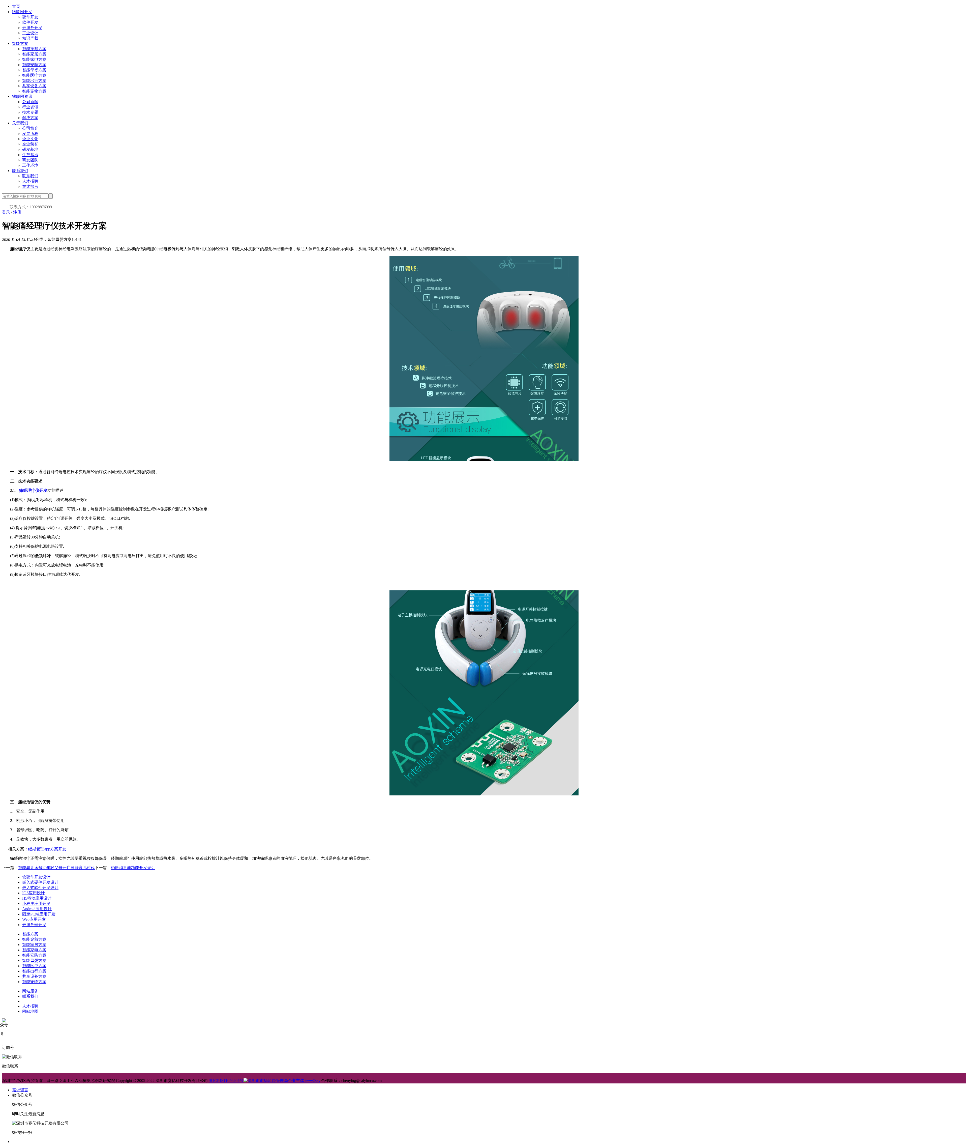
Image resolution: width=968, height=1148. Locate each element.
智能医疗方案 (34, 75)
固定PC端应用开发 (38, 914)
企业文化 (30, 139)
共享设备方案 (34, 86)
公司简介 (30, 128)
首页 (16, 6)
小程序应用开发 (36, 903)
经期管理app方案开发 (47, 849)
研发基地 (30, 149)
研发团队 (30, 160)
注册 (17, 212)
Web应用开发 (34, 919)
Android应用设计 (37, 909)
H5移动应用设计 (36, 898)
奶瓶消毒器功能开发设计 (133, 868)
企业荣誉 (30, 144)
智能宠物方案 (34, 91)
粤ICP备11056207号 (226, 1080)
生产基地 (30, 155)
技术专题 (30, 112)
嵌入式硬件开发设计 (40, 882)
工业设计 (30, 33)
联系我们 (20, 170)
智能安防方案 (34, 65)
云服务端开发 (34, 925)
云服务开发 (32, 27)
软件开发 (30, 22)
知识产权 (30, 38)
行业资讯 (30, 107)
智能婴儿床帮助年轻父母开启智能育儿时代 (56, 868)
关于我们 (20, 123)
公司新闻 (30, 102)
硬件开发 (30, 17)
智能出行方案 (34, 80)
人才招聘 (30, 181)
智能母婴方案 (34, 70)
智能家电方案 (34, 59)
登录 (6, 212)
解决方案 (30, 118)
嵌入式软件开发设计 (40, 887)
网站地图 (30, 1011)
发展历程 (30, 133)
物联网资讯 (22, 96)
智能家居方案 (34, 54)
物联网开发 (22, 12)
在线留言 (30, 186)
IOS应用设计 (33, 893)
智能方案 (20, 43)
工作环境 (30, 165)
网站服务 (30, 991)
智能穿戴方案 (34, 49)
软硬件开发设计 (36, 877)
